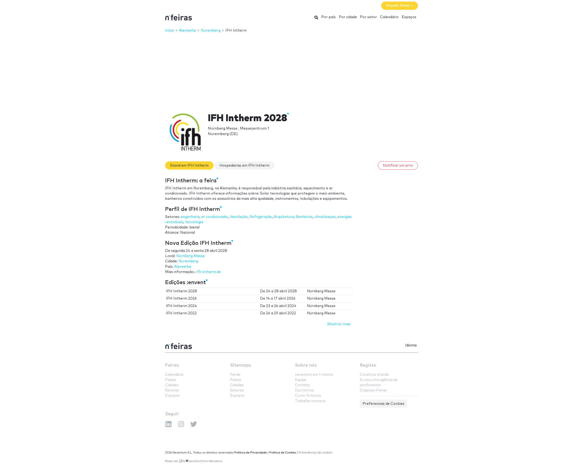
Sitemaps (240, 365)
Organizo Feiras (373, 390)
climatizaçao (325, 217)
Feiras (172, 365)
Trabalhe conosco (310, 401)
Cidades (172, 385)
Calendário (389, 17)
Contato (302, 385)
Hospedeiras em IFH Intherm (244, 165)
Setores (172, 390)
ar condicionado (214, 217)
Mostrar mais (338, 324)
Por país (328, 17)
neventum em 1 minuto (314, 374)
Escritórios (304, 390)
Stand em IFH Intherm (189, 165)
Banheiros (304, 217)
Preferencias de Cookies (383, 403)
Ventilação (239, 217)
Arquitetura (284, 217)
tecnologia (194, 222)
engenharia (190, 217)
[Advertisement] (291, 70)
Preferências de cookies (315, 452)
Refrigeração (261, 217)
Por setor (368, 17)
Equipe (300, 380)
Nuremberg (188, 261)
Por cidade (348, 17)
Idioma (411, 345)
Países (170, 380)
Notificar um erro (398, 165)
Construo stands (374, 374)
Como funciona (308, 395)
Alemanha (182, 266)
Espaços (409, 17)
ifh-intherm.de (209, 272)
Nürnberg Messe (190, 256)
